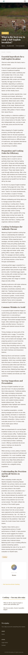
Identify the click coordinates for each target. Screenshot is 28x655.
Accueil (3, 52)
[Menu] (24, 1)
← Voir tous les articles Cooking (11, 584)
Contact (4, 645)
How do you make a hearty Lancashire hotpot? (14, 608)
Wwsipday (5, 623)
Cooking (5, 33)
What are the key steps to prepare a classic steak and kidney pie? (13, 603)
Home (3, 634)
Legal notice (5, 642)
